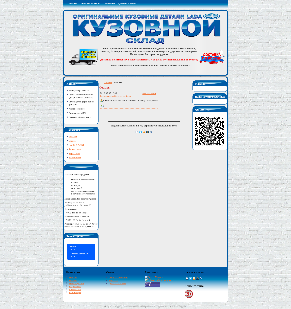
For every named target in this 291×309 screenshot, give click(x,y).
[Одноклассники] (144, 132)
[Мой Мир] (147, 132)
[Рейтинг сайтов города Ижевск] (158, 280)
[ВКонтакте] (137, 132)
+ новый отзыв (149, 93)
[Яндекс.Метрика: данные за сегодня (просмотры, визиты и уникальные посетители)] (154, 277)
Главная (108, 82)
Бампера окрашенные (79, 90)
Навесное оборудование (80, 117)
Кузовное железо (77, 108)
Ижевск (72, 246)
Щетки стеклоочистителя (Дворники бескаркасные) (81, 96)
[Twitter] (140, 132)
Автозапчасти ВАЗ (77, 113)
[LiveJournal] (151, 132)
